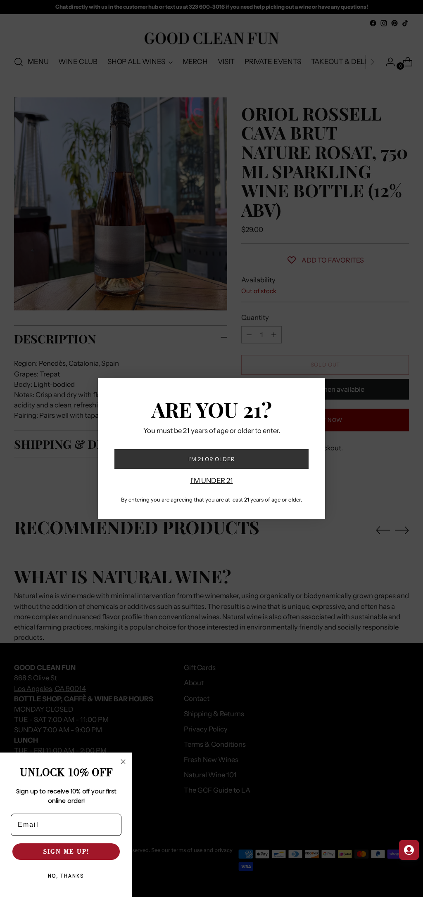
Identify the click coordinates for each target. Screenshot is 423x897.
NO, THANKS (66, 876)
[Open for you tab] (409, 850)
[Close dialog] (123, 762)
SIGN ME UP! (66, 851)
